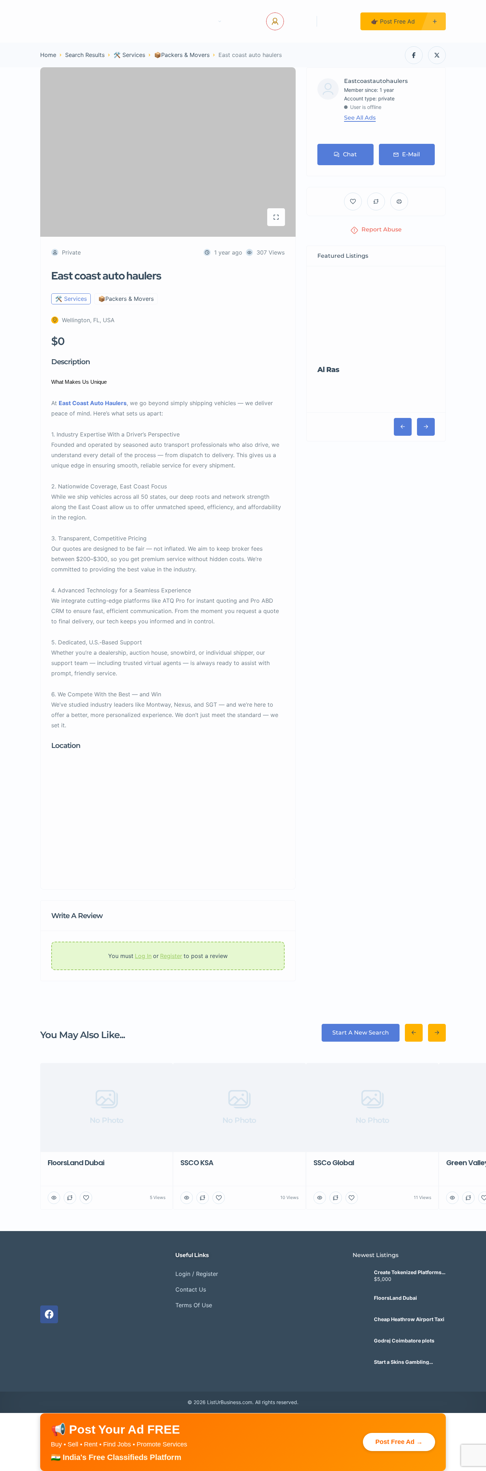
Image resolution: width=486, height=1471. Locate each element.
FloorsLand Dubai (395, 1280)
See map (131, 320)
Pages (206, 21)
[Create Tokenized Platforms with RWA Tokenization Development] (361, 1259)
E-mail (411, 154)
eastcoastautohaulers (376, 81)
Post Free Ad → (399, 1424)
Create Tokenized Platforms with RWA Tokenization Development (408, 1255)
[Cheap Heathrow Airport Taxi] (361, 1302)
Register (339, 21)
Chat (350, 154)
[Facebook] (49, 1297)
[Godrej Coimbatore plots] (361, 1323)
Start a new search (360, 1032)
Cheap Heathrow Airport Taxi (409, 1302)
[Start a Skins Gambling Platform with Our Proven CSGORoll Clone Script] (361, 1345)
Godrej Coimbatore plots (404, 1323)
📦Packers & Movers (182, 54)
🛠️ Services (129, 54)
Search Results (85, 54)
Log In (297, 21)
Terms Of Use (193, 1287)
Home (127, 21)
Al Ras (328, 369)
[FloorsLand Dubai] (361, 1281)
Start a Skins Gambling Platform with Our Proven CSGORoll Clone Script (404, 1344)
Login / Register (196, 1256)
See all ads (360, 118)
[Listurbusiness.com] (69, 21)
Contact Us (166, 21)
